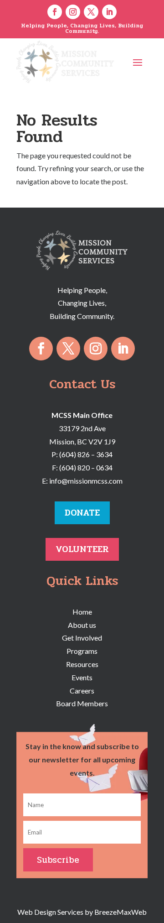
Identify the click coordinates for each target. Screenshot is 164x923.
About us (82, 625)
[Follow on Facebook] (54, 12)
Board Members (82, 703)
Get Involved (82, 637)
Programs (82, 651)
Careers (82, 690)
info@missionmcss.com (86, 480)
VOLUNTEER (82, 549)
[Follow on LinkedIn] (109, 12)
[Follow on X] (91, 12)
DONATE (82, 513)
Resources (82, 664)
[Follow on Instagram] (73, 12)
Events (82, 677)
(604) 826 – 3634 (86, 454)
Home (82, 611)
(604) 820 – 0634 (86, 467)
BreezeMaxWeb (120, 911)
